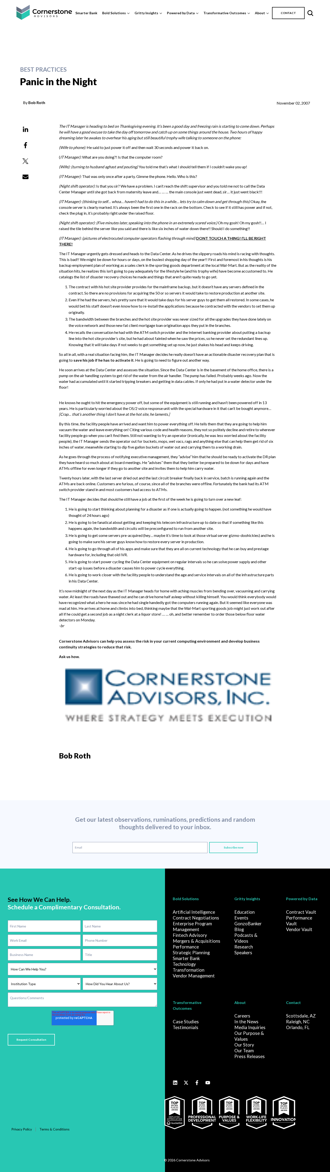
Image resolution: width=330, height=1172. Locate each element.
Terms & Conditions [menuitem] (54, 1129)
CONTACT (288, 13)
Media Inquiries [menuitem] (249, 1027)
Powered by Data (181, 13)
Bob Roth (36, 102)
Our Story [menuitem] (244, 1044)
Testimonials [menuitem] (185, 1027)
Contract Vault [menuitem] (301, 912)
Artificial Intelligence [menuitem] (194, 912)
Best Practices (43, 69)
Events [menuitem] (241, 917)
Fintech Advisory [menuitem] (190, 935)
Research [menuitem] (243, 946)
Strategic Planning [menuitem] (191, 952)
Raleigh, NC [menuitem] (298, 1021)
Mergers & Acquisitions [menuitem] (196, 941)
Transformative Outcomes (224, 13)
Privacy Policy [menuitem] (21, 1129)
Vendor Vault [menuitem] (299, 929)
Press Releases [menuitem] (249, 1056)
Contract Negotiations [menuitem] (196, 917)
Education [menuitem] (244, 912)
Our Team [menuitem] (244, 1050)
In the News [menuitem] (246, 1021)
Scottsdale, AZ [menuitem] (301, 1015)
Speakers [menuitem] (243, 952)
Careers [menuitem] (242, 1015)
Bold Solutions (114, 13)
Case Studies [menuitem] (186, 1021)
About (260, 13)
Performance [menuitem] (186, 946)
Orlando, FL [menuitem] (297, 1027)
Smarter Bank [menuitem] (186, 958)
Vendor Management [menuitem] (194, 975)
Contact (293, 1002)
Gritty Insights (146, 13)
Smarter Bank (86, 13)
